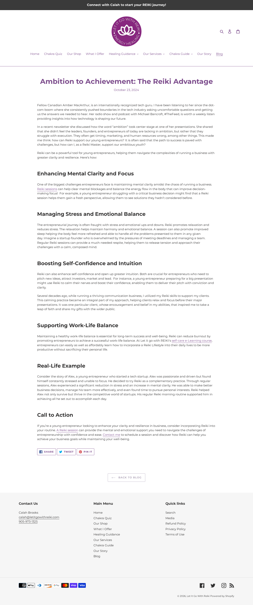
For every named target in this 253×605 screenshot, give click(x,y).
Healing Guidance (106, 534)
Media (170, 518)
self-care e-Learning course (192, 340)
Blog (96, 556)
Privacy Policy (175, 529)
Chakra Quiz (102, 518)
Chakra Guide (103, 545)
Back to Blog (129, 477)
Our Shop (100, 523)
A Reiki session (67, 430)
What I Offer (102, 529)
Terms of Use (174, 534)
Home (98, 512)
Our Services (102, 540)
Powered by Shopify (222, 595)
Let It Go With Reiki (198, 595)
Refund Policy (175, 523)
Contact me (111, 435)
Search (170, 512)
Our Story (100, 551)
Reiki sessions (47, 189)
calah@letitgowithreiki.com (39, 517)
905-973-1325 (28, 521)
